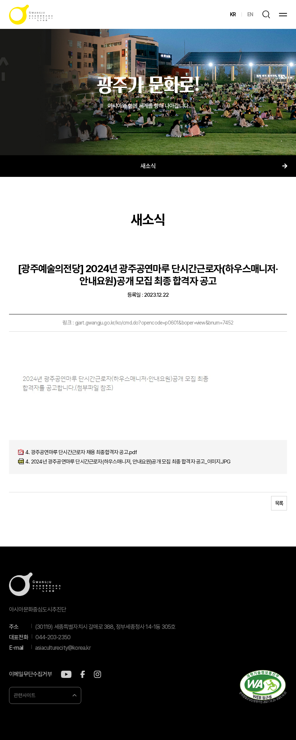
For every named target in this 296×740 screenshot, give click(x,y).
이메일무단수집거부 (30, 674)
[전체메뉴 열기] (283, 14)
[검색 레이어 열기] (266, 14)
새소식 (148, 166)
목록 (279, 503)
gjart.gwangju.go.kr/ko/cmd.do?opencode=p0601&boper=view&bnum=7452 (154, 323)
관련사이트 (24, 695)
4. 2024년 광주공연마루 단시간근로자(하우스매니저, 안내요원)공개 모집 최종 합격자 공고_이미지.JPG (127, 461)
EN (250, 14)
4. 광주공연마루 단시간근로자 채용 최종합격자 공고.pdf (81, 452)
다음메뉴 (284, 166)
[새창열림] (66, 674)
